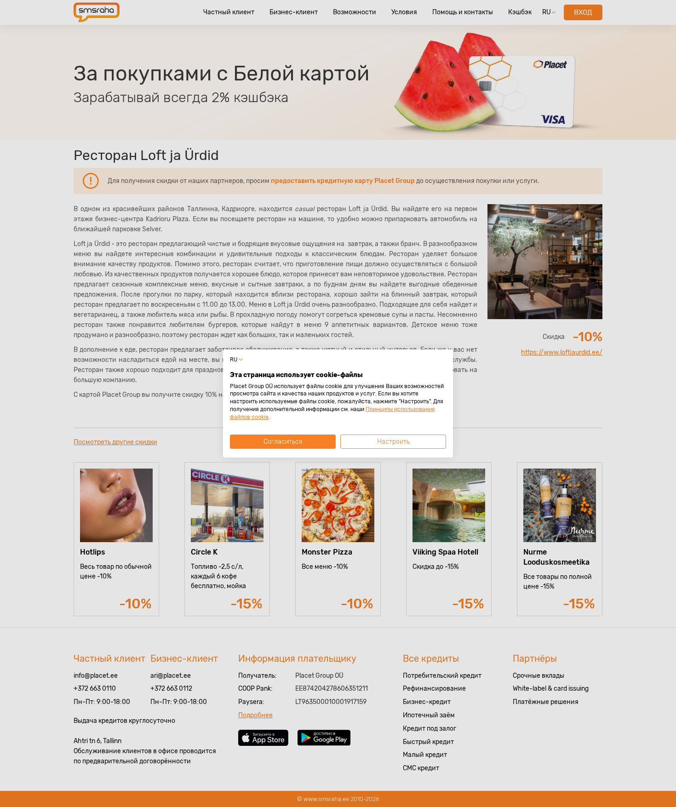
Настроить (393, 442)
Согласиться (283, 442)
